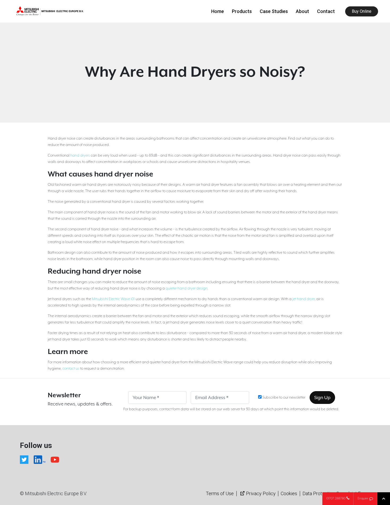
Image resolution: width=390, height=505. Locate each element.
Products (242, 11)
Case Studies (274, 11)
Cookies (289, 493)
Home (217, 11)
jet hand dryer (303, 299)
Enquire (363, 498)
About (302, 11)
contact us (70, 368)
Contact (326, 11)
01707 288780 (335, 498)
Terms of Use (220, 493)
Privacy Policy (261, 493)
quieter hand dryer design (186, 288)
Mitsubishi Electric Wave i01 (113, 299)
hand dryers (80, 155)
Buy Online (361, 11)
